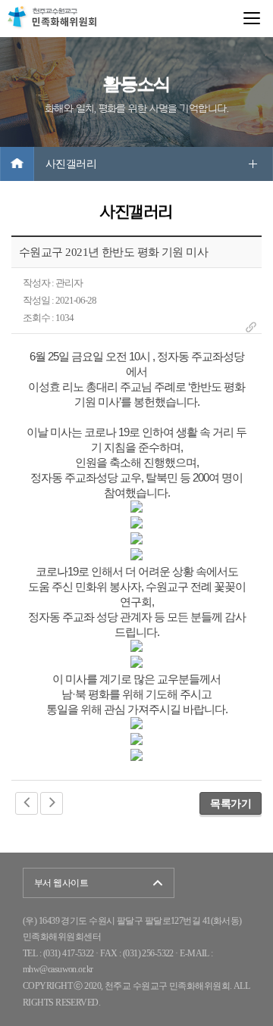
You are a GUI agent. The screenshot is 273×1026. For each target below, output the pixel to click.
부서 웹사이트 (61, 883)
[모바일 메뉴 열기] (251, 18)
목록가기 (230, 803)
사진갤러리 (71, 164)
